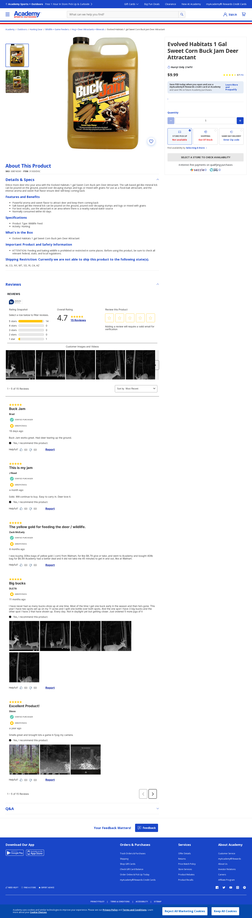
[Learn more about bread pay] (215, 170)
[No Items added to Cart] (244, 14)
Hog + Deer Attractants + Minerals (88, 29)
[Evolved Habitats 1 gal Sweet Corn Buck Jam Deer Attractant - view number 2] (17, 81)
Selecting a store (195, 148)
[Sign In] (225, 14)
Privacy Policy (110, 909)
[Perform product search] (181, 14)
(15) (242, 75)
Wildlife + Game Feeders (57, 29)
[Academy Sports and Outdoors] (27, 14)
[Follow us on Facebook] (217, 887)
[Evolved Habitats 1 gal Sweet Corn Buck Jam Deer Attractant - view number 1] (17, 55)
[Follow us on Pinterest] (244, 887)
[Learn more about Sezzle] (198, 170)
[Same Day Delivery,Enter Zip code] (231, 136)
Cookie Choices (38, 912)
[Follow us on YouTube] (231, 887)
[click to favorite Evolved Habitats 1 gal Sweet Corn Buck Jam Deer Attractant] (151, 141)
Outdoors (22, 29)
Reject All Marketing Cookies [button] (185, 911)
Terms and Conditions (135, 909)
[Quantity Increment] (240, 120)
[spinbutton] (205, 120)
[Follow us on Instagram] (238, 887)
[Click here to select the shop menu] (7, 14)
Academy (10, 29)
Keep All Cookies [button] (225, 911)
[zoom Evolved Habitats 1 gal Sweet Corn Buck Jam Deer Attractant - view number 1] (103, 93)
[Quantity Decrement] (170, 120)
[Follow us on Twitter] (224, 887)
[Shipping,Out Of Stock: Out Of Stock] (206, 136)
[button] (233, 87)
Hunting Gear (36, 29)
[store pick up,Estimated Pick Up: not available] (180, 136)
